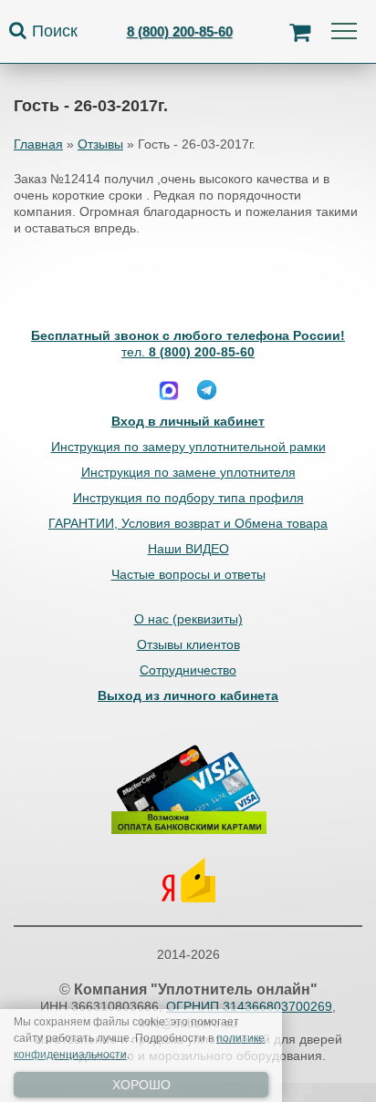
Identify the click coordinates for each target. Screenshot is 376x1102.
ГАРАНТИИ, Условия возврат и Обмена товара (188, 523)
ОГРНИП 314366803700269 (249, 1006)
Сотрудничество (188, 670)
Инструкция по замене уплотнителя (188, 472)
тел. (188, 352)
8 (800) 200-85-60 (180, 31)
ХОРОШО (141, 1084)
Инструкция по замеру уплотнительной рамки (188, 446)
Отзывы (100, 144)
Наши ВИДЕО (188, 548)
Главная (38, 144)
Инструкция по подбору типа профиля (188, 497)
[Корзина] (299, 32)
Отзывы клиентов (188, 644)
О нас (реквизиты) (188, 619)
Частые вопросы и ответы (188, 574)
